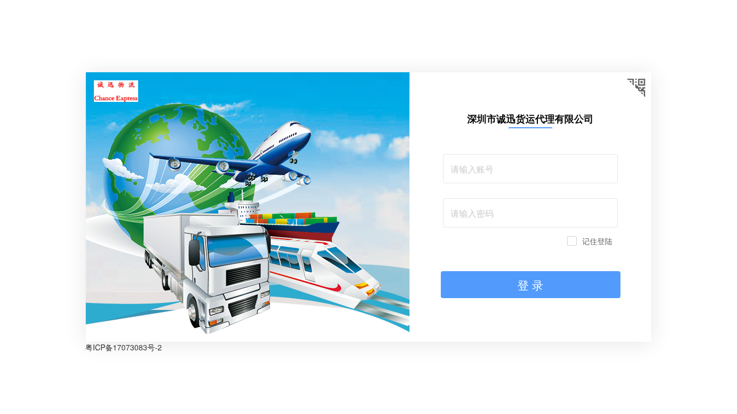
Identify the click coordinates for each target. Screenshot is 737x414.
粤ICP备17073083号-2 (123, 347)
